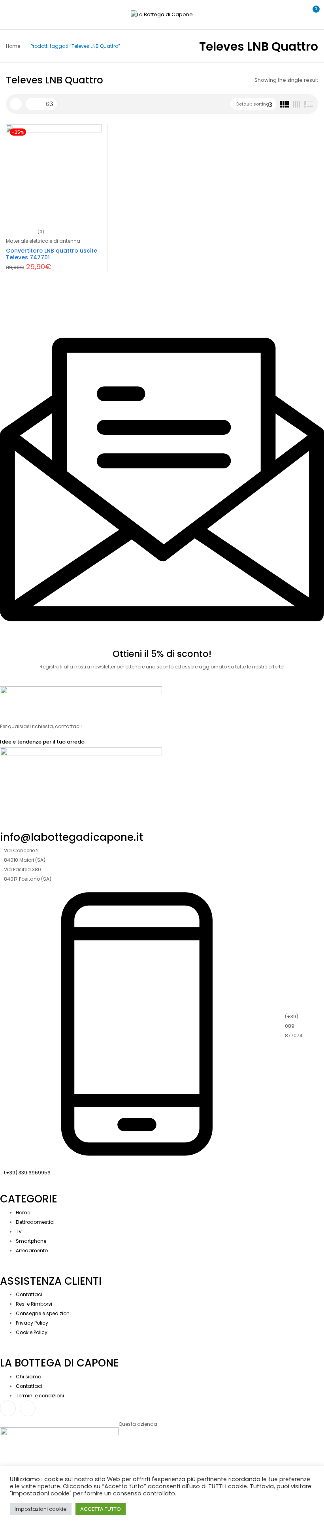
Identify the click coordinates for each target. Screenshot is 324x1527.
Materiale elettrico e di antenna (43, 241)
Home (13, 46)
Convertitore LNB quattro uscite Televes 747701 (51, 254)
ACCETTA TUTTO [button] (100, 1509)
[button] (311, 13)
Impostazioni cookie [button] (41, 1509)
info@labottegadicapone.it (71, 837)
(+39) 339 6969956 (27, 1172)
